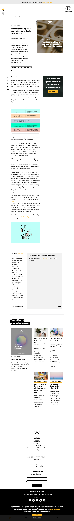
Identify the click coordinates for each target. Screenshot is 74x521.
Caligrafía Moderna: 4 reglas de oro (40, 343)
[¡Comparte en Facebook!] (18, 68)
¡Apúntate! (37, 485)
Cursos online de (37, 443)
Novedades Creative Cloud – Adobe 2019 (56, 386)
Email (37, 466)
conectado (44, 258)
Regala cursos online (37, 456)
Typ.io (12, 201)
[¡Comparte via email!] (31, 68)
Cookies (24, 494)
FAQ (32, 466)
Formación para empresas (37, 457)
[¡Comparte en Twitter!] (21, 68)
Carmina (20, 254)
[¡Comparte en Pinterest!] (28, 68)
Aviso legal (38, 494)
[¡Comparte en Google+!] (25, 68)
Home (3, 16)
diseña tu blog (25, 217)
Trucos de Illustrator (18, 359)
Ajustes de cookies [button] (37, 517)
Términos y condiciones (47, 494)
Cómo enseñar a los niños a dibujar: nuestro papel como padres (40, 388)
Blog (7, 16)
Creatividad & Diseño (17, 26)
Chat (42, 466)
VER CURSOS (52, 91)
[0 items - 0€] (3, 10)
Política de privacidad (31, 494)
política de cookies (55, 509)
